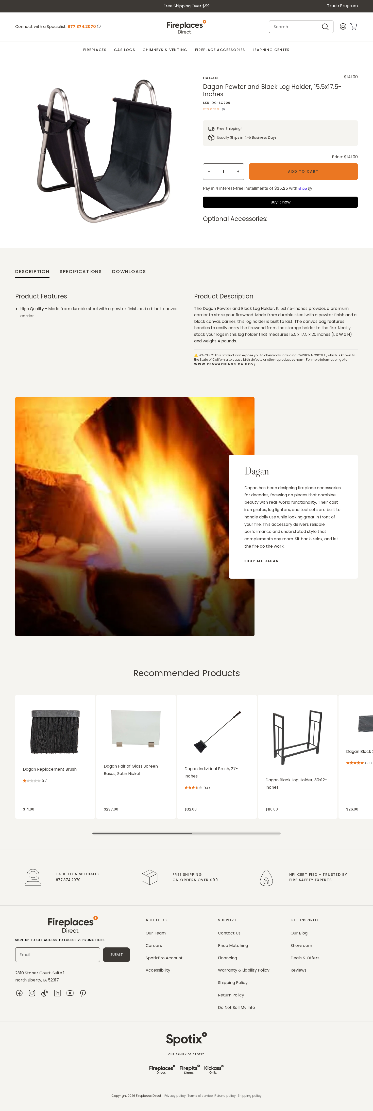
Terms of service (200, 1095)
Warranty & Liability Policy (243, 970)
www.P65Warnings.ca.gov (224, 364)
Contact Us (229, 933)
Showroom (301, 945)
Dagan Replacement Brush (50, 769)
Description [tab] (32, 271)
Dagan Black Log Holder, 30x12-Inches (296, 783)
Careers (154, 945)
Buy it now (280, 202)
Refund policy (225, 1095)
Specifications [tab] (81, 271)
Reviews (299, 970)
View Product (25, 697)
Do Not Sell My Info (236, 1007)
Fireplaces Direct (148, 1095)
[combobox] (296, 27)
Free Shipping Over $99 (186, 6)
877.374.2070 (68, 879)
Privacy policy (175, 1095)
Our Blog (299, 933)
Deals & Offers (305, 958)
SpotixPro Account (164, 958)
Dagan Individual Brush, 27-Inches (211, 772)
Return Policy (231, 995)
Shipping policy (250, 1095)
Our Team (156, 933)
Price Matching (233, 945)
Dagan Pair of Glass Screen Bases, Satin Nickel (131, 769)
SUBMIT (116, 954)
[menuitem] (94, 50)
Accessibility (158, 970)
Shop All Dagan (261, 561)
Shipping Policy (233, 983)
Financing (227, 958)
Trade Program (342, 6)
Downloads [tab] (129, 271)
